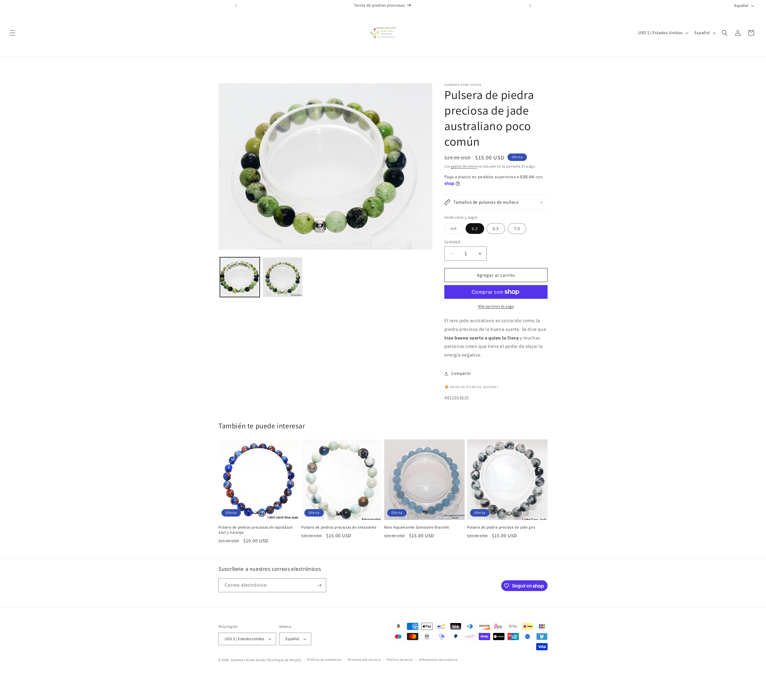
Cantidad (452, 241)
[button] (12, 32)
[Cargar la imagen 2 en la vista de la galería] (283, 277)
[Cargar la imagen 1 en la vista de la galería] (240, 277)
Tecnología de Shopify (284, 660)
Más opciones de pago (496, 306)
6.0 (457, 230)
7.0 (517, 228)
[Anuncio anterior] (235, 5)
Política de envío (400, 660)
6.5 (496, 228)
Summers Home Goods (248, 660)
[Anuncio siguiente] (530, 5)
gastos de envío (464, 166)
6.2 (475, 228)
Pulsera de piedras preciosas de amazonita (339, 527)
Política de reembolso (324, 660)
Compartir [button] (461, 373)
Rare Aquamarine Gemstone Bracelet (416, 527)
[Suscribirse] (319, 585)
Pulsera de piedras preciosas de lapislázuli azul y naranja (255, 530)
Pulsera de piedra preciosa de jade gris (501, 527)
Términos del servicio (364, 660)
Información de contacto (438, 660)
